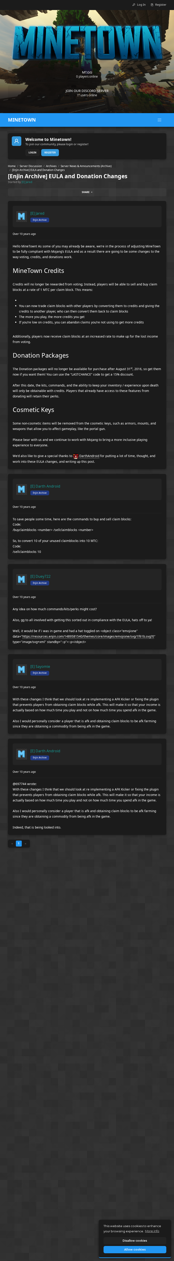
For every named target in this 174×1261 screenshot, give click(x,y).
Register (50, 152)
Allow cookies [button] (135, 1249)
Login (32, 152)
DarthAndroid (89, 456)
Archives (51, 166)
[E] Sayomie (40, 666)
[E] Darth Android (45, 486)
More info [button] (152, 1231)
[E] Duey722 (40, 576)
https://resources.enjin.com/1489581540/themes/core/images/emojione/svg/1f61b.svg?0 (88, 636)
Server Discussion (31, 166)
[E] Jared (27, 182)
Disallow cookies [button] (135, 1240)
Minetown (22, 120)
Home (12, 166)
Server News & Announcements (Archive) (86, 166)
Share (85, 192)
